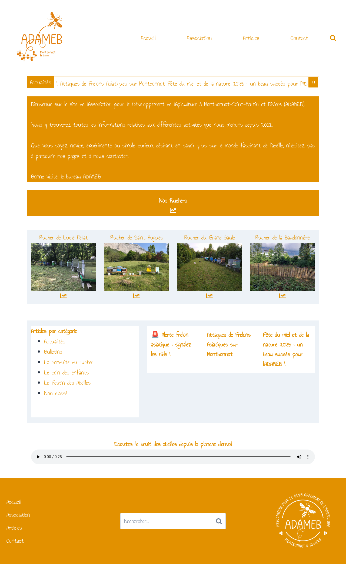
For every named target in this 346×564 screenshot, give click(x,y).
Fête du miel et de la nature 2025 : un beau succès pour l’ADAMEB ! (236, 83)
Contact (299, 38)
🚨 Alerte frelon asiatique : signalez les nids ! (171, 344)
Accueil (148, 38)
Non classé (56, 393)
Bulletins (53, 351)
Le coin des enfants (66, 372)
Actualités (54, 341)
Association (199, 38)
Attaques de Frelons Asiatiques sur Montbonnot (104, 83)
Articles (251, 38)
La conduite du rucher (68, 362)
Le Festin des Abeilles (67, 382)
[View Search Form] (333, 38)
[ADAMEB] (39, 37)
